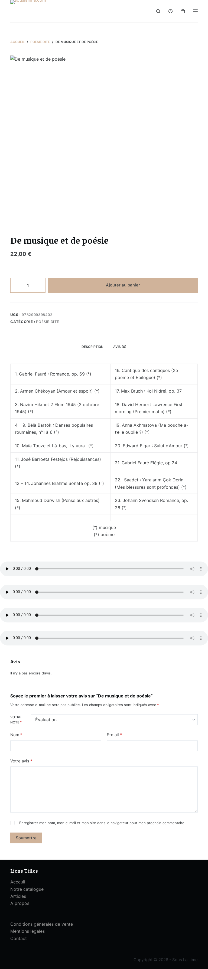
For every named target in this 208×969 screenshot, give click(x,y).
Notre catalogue (27, 889)
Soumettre (26, 837)
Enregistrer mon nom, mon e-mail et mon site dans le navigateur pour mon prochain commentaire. (102, 823)
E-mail (114, 734)
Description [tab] (92, 347)
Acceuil (17, 882)
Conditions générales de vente (41, 924)
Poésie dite (47, 321)
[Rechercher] (158, 11)
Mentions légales (27, 931)
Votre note (16, 720)
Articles (18, 896)
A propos (19, 903)
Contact (18, 938)
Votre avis (21, 761)
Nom (16, 734)
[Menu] (195, 11)
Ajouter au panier (123, 285)
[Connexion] (170, 11)
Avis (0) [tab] (119, 347)
